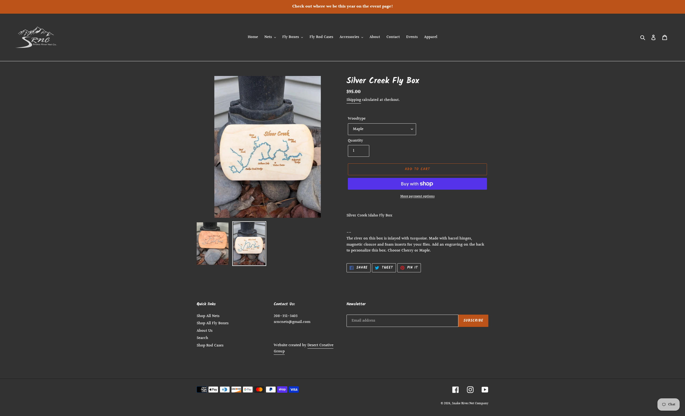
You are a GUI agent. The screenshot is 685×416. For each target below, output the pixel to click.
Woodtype (357, 119)
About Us (204, 331)
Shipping (354, 100)
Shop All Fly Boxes (213, 323)
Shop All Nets (208, 316)
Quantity (355, 141)
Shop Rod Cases (210, 345)
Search (202, 338)
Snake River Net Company (470, 403)
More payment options (417, 196)
